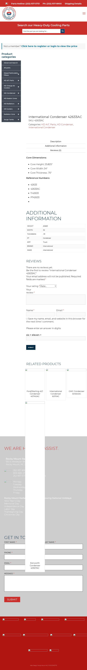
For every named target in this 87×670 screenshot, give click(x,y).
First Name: (10, 542)
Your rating (33, 286)
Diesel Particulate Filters (11, 74)
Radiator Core (11, 114)
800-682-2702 (20, 473)
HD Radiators (11, 103)
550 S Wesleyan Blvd (16, 461)
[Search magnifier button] (62, 31)
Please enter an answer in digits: (43, 328)
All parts (7, 68)
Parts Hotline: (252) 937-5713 (25, 4)
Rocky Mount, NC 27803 (18, 464)
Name (30, 310)
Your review (30, 291)
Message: (9, 574)
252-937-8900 (20, 470)
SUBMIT (12, 599)
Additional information (56, 146)
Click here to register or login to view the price (49, 46)
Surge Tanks (11, 119)
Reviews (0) (55, 150)
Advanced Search (11, 63)
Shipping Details (73, 4)
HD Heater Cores (10, 98)
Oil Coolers (11, 109)
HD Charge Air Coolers (11, 87)
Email (60, 310)
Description (55, 141)
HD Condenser (65, 124)
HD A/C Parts (48, 124)
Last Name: (50, 542)
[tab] (55, 141)
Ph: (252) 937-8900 (52, 4)
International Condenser (42, 127)
